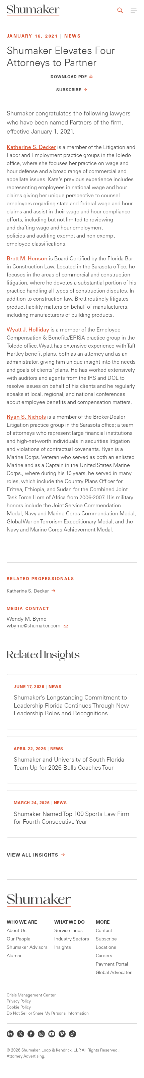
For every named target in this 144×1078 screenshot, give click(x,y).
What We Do (69, 922)
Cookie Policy (19, 1008)
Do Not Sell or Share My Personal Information (48, 1014)
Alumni (14, 956)
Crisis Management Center (31, 995)
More (103, 922)
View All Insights (32, 855)
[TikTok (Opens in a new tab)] (72, 1033)
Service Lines (68, 931)
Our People (18, 939)
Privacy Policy (19, 1001)
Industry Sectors (71, 939)
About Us (16, 931)
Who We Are (22, 922)
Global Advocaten (114, 973)
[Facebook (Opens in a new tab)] (30, 1033)
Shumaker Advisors (27, 947)
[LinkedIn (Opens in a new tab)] (10, 1033)
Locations (106, 947)
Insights (62, 947)
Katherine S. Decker (31, 147)
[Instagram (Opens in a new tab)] (41, 1033)
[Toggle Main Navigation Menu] (134, 10)
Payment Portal (112, 964)
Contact (104, 931)
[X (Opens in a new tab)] (20, 1033)
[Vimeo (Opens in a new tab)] (62, 1033)
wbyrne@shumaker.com (33, 626)
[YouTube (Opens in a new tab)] (51, 1033)
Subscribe (106, 939)
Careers (104, 956)
